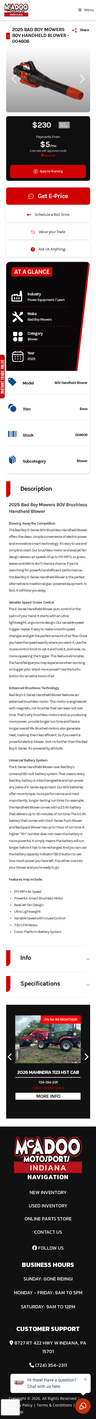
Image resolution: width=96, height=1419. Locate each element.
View (48, 1096)
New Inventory (48, 1192)
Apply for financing (50, 171)
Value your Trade (51, 231)
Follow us (50, 1247)
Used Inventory (48, 1205)
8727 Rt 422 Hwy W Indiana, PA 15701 (49, 1347)
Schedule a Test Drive (51, 214)
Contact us (48, 1232)
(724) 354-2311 (50, 1365)
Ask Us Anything (51, 249)
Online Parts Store (48, 1218)
